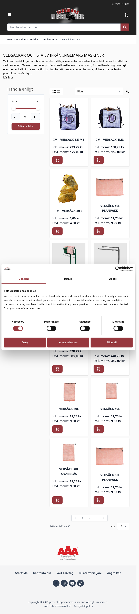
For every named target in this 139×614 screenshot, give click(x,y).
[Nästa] (104, 518)
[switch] (51, 328)
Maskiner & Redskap (27, 39)
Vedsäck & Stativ (71, 39)
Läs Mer (8, 77)
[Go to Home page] (68, 14)
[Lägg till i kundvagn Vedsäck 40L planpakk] (99, 231)
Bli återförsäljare (90, 573)
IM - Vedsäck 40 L (68, 211)
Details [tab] (68, 278)
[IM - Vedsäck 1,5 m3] (68, 117)
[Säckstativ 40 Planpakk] (68, 258)
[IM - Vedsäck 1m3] (110, 117)
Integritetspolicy (83, 606)
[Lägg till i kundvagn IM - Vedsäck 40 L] (57, 231)
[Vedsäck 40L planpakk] (110, 186)
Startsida (21, 573)
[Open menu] (9, 14)
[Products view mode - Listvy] (59, 91)
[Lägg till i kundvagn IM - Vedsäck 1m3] (99, 160)
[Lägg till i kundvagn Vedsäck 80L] (57, 429)
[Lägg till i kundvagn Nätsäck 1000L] (57, 369)
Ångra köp (114, 573)
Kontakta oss (42, 573)
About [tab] (113, 278)
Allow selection (68, 342)
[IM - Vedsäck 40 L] (68, 188)
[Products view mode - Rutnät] (54, 91)
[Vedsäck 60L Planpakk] (110, 455)
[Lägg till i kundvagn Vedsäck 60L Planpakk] (99, 500)
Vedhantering (50, 39)
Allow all (111, 342)
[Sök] (125, 27)
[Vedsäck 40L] (110, 392)
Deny (25, 342)
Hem (10, 39)
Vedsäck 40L (110, 409)
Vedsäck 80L (69, 409)
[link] (75, 518)
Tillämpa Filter (26, 126)
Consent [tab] (24, 278)
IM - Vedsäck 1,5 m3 (68, 140)
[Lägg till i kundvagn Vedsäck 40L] (99, 429)
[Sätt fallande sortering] (127, 91)
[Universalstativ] (110, 260)
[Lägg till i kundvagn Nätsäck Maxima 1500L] (99, 369)
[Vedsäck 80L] (68, 392)
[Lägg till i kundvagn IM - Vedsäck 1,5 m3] (57, 160)
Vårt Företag (64, 573)
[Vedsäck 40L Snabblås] (68, 452)
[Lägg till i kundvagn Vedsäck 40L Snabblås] (57, 500)
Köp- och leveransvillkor (57, 606)
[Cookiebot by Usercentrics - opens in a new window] (118, 269)
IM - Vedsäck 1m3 (110, 140)
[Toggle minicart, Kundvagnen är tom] (126, 15)
